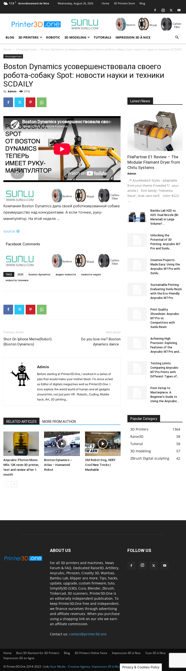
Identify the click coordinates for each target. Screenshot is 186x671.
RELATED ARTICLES (21, 421)
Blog (142, 3)
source (9, 231)
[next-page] (14, 484)
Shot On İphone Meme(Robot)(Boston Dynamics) (27, 341)
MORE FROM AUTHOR (59, 421)
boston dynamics (39, 274)
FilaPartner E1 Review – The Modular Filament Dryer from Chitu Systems (153, 162)
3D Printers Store (124, 3)
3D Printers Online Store (91, 653)
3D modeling (75, 37)
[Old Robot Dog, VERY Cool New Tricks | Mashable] (103, 443)
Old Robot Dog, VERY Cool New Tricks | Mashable (100, 464)
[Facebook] (155, 10)
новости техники (17, 280)
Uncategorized (26, 49)
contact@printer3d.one (88, 634)
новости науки (91, 274)
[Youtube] (179, 10)
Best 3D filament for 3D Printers (37, 653)
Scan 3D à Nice (155, 653)
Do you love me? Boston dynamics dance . (101, 341)
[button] (177, 37)
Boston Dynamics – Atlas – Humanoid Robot (58, 464)
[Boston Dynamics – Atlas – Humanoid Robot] (62, 443)
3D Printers (28, 37)
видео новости (66, 274)
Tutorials (102, 37)
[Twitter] (171, 10)
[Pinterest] (30, 102)
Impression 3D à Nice (133, 37)
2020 (20, 274)
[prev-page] (6, 484)
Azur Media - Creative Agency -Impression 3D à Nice (85, 666)
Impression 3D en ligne (18, 658)
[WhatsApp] (41, 102)
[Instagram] (163, 10)
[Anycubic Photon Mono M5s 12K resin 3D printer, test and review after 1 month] (21, 443)
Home (105, 3)
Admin (12, 91)
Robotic (53, 37)
